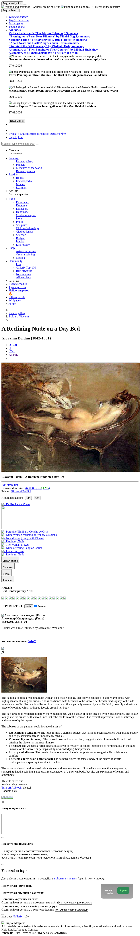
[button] (18, 16)
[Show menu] (25, 4)
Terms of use (28, 932)
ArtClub (18, 192)
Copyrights (60, 932)
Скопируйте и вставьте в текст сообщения (27, 909)
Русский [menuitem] (14, 133)
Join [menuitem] (20, 137)
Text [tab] (12, 351)
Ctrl (28, 498)
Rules (17, 932)
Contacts (33, 929)
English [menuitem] (24, 133)
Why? (32, 641)
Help (4, 929)
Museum (15, 152)
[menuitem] (63, 133)
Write (28, 606)
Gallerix (17, 916)
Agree (123, 890)
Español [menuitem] (34, 133)
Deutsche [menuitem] (55, 133)
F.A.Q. (12, 929)
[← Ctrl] (15, 504)
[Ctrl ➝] (24, 531)
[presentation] (74, 358)
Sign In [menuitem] (13, 137)
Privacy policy (45, 932)
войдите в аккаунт (65, 878)
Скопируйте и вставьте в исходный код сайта (29, 902)
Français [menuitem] (44, 133)
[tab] (13, 344)
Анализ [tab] (13, 354)
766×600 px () (37, 488)
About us (22, 929)
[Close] (37, 144)
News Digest (17, 120)
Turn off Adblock (11, 787)
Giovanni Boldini (21, 491)
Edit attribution (10, 484)
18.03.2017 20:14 (11, 621)
